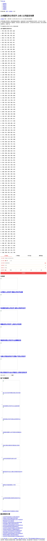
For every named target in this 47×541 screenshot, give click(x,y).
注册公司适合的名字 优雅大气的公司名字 (13, 356)
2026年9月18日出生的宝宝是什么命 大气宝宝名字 (13, 519)
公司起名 (4, 7)
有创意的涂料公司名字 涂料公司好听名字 (13, 308)
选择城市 (3, 265)
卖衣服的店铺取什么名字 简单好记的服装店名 (12, 432)
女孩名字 (4, 6)
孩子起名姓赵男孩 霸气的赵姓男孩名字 (11, 526)
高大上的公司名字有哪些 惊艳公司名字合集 (11, 392)
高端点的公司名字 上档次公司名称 (10, 324)
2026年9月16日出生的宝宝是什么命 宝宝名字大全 (13, 525)
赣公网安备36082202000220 (39, 538)
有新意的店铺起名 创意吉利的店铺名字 (11, 534)
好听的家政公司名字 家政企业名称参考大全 (11, 419)
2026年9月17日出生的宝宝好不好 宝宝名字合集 (12, 522)
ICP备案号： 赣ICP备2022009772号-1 (20, 538)
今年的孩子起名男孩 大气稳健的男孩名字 (11, 529)
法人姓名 (3, 258)
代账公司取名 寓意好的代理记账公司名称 (11, 445)
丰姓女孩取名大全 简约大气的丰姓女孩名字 (11, 532)
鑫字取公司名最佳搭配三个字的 (9, 484)
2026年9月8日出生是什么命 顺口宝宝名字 (11, 516)
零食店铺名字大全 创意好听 (8, 521)
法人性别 (3, 260)
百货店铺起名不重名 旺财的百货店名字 (11, 523)
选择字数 (3, 270)
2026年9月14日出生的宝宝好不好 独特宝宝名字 (12, 530)
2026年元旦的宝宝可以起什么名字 (10, 458)
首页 (7, 11)
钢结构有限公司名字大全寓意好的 (10, 340)
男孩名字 (4, 4)
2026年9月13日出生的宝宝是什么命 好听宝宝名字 (13, 533)
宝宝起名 (4, 3)
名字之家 (5, 538)
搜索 (12, 375)
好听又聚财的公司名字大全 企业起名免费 (11, 405)
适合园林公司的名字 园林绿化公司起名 (11, 511)
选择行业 (3, 267)
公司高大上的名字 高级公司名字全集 (11, 292)
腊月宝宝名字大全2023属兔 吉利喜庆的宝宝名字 (12, 471)
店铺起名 (4, 9)
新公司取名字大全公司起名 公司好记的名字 (13, 372)
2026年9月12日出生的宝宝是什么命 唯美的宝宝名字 (13, 536)
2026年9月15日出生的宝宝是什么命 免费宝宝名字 (13, 527)
